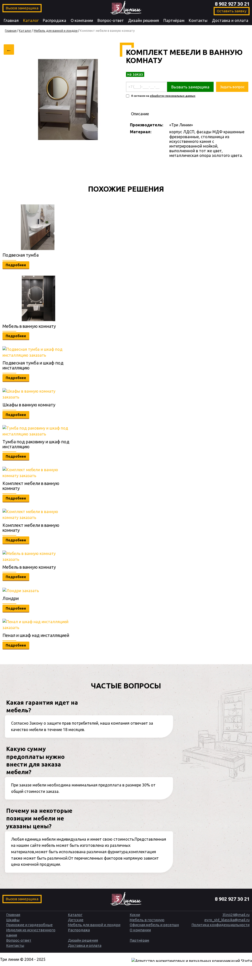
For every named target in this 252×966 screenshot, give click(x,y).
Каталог (31, 20)
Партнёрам (174, 20)
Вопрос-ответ (110, 20)
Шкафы (12, 920)
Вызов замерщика (22, 8)
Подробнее (16, 265)
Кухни (135, 915)
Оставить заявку (231, 11)
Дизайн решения (143, 20)
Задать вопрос (232, 87)
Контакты (198, 20)
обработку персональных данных (172, 95)
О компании (82, 20)
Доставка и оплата (230, 20)
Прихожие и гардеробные (29, 925)
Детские (75, 920)
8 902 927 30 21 (232, 4)
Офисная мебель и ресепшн (154, 925)
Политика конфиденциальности (220, 925)
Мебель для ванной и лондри (94, 925)
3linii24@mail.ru (236, 915)
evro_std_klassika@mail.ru (227, 920)
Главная (11, 20)
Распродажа (54, 20)
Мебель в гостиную (147, 920)
